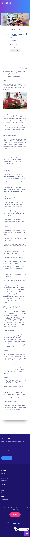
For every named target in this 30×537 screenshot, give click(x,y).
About (3, 488)
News (2, 490)
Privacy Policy (5, 502)
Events (3, 473)
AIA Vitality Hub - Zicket (15, 37)
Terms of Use (4, 499)
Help (2, 492)
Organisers (4, 476)
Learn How (14, 514)
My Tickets (4, 480)
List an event (4, 478)
